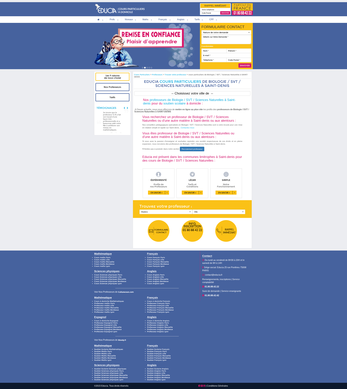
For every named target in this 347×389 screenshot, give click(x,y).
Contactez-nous (187, 128)
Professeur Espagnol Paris (106, 323)
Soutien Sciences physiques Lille (108, 373)
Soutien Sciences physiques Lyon (108, 380)
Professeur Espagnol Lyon (105, 332)
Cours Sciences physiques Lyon (108, 283)
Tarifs (197, 19)
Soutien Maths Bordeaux (105, 358)
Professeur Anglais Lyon (157, 332)
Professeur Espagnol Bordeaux (108, 329)
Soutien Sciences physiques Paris (109, 371)
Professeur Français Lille (158, 306)
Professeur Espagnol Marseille (107, 327)
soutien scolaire (174, 103)
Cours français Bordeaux (158, 264)
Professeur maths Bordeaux (106, 310)
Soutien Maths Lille (102, 354)
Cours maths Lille (102, 260)
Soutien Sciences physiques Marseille (111, 375)
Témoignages (106, 107)
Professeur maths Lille (104, 306)
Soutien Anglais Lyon (156, 380)
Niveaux (129, 19)
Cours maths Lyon (102, 266)
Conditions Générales (217, 386)
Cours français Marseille (158, 262)
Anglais (181, 19)
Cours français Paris (156, 257)
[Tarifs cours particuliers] (112, 97)
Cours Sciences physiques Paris (108, 275)
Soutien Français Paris (157, 351)
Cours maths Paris (102, 257)
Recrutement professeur (192, 149)
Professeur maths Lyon (104, 312)
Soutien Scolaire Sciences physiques (110, 369)
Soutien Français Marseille (159, 356)
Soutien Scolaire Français (158, 349)
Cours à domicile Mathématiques (109, 301)
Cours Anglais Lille (155, 277)
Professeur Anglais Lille (157, 325)
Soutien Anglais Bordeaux (158, 377)
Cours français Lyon (155, 266)
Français (162, 19)
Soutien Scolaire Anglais (158, 369)
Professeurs (157, 75)
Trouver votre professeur (175, 75)
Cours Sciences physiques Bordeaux (110, 281)
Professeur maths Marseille (106, 308)
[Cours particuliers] (112, 77)
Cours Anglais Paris (156, 275)
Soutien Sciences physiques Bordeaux (111, 377)
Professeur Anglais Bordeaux (160, 329)
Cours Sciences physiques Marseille (110, 279)
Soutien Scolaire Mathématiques (108, 349)
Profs (112, 19)
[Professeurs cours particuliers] (112, 87)
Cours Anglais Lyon (155, 283)
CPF (211, 19)
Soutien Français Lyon (156, 360)
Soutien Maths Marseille (105, 356)
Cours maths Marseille (104, 262)
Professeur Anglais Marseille (160, 327)
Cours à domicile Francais (158, 301)
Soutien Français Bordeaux (159, 358)
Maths (145, 19)
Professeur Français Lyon (158, 312)
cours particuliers (180, 81)
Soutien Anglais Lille (156, 373)
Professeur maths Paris (104, 303)
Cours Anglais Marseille (157, 279)
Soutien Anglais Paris (156, 371)
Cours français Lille (155, 260)
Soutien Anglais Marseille (158, 375)
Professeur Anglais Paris (158, 323)
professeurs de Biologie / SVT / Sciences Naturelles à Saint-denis (189, 101)
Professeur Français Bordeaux (160, 310)
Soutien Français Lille (156, 354)
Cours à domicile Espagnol (106, 321)
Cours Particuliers (142, 75)
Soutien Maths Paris (103, 351)
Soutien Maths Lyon (102, 360)
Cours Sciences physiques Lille (107, 277)
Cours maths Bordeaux (104, 264)
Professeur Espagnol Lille (105, 325)
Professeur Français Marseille (160, 308)
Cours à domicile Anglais (158, 321)
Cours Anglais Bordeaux (157, 281)
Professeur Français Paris (158, 303)
